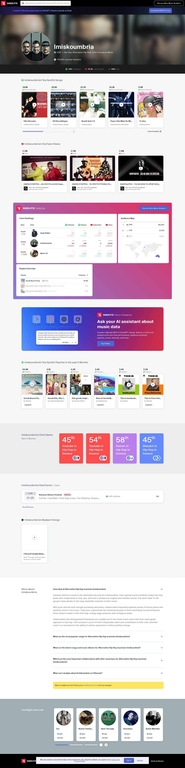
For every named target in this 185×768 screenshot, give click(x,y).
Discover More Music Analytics (169, 3)
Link (43, 281)
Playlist (23, 275)
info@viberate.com (90, 685)
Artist (32, 225)
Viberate (9, 3)
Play (34, 105)
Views (110, 225)
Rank (22, 225)
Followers (71, 225)
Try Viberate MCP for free (160, 11)
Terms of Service (157, 761)
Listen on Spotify (153, 131)
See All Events (28, 507)
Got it (129, 760)
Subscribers (97, 225)
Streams (84, 225)
